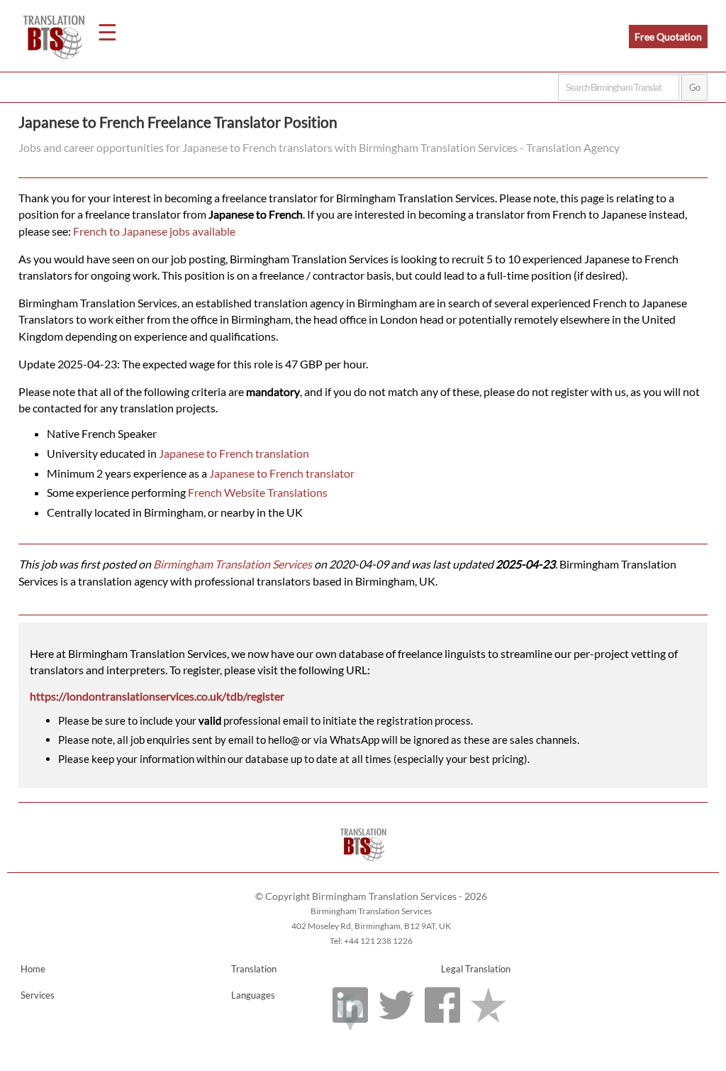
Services (38, 995)
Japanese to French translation (234, 453)
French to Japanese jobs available (154, 231)
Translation (254, 968)
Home (33, 968)
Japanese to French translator (281, 473)
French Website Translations (258, 492)
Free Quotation (668, 37)
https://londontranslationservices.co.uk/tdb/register (157, 696)
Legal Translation (475, 968)
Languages (253, 995)
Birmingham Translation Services (232, 564)
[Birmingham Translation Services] (363, 865)
